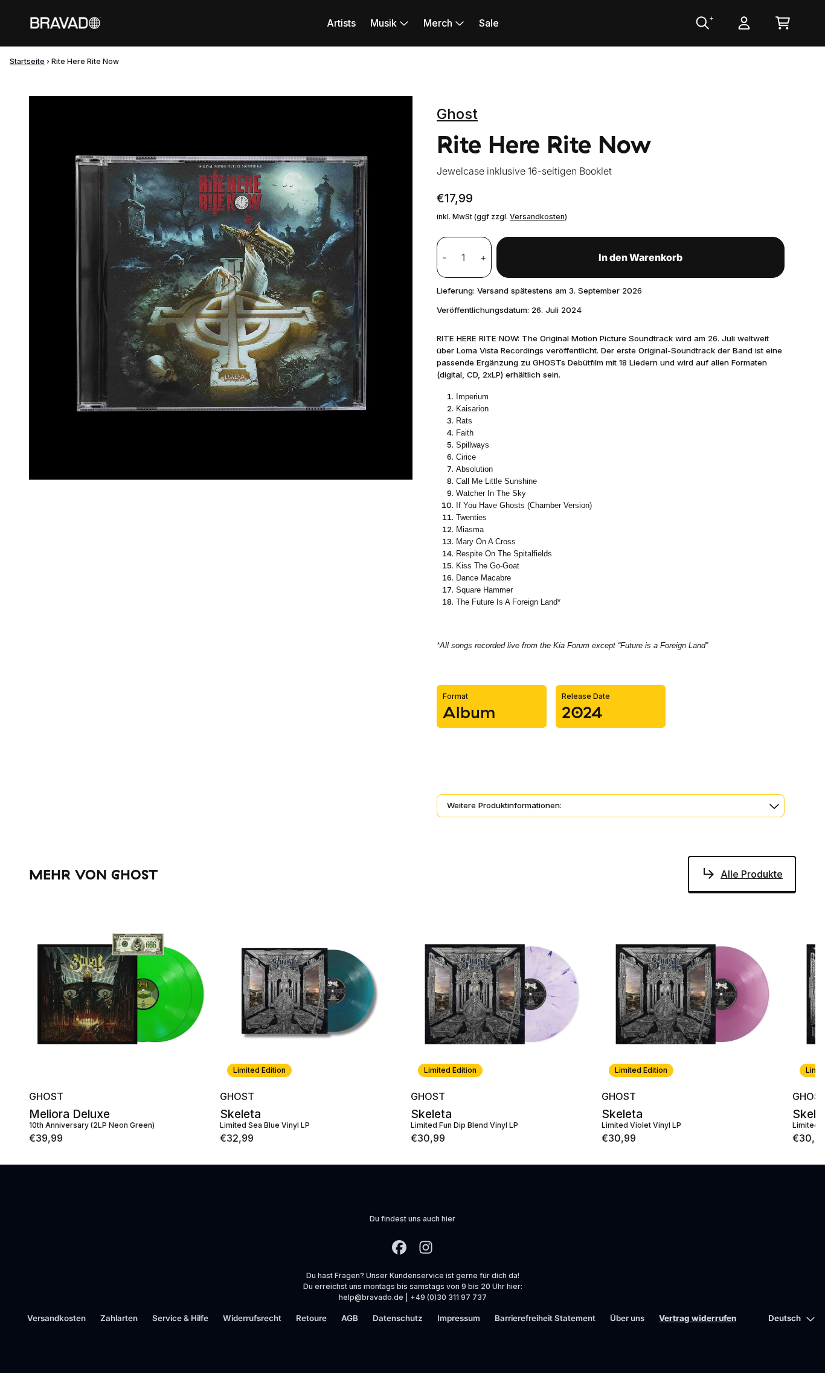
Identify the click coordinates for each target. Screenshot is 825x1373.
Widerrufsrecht (252, 1318)
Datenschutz (398, 1318)
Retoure (311, 1318)
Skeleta (240, 1114)
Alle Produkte (752, 874)
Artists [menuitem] (341, 23)
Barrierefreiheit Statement (545, 1318)
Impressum (458, 1318)
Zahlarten (119, 1318)
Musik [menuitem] (383, 23)
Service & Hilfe (180, 1318)
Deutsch (784, 1318)
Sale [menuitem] (489, 23)
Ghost (457, 114)
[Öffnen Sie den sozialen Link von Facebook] (399, 1247)
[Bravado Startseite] (65, 23)
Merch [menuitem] (437, 23)
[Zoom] (220, 288)
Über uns (627, 1318)
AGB (349, 1318)
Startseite (27, 61)
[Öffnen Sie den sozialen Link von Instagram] (425, 1247)
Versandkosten (537, 216)
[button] (610, 806)
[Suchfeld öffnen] (702, 23)
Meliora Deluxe (69, 1114)
